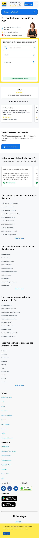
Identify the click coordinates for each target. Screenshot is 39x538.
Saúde (3, 433)
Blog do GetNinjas (6, 465)
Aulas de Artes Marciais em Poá (9, 203)
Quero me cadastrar (11, 147)
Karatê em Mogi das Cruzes (8, 282)
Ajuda (2, 478)
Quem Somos (5, 446)
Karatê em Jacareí (6, 322)
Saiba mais (25, 529)
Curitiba (3, 378)
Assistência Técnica (6, 397)
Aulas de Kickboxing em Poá (9, 231)
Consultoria (4, 411)
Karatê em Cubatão (6, 305)
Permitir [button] (6, 533)
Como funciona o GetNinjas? (13, 35)
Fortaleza (4, 361)
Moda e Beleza (5, 424)
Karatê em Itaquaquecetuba (9, 271)
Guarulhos (4, 382)
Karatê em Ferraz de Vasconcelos (10, 312)
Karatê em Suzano (6, 329)
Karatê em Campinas (7, 258)
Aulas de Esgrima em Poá (8, 217)
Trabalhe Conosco (6, 460)
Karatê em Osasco (6, 285)
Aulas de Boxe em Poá (7, 207)
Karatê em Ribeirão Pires (8, 326)
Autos (3, 406)
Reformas (4, 429)
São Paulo (4, 354)
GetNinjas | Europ (6, 455)
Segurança (4, 469)
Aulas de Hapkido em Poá (8, 221)
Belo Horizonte (5, 371)
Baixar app (28, 4)
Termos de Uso (19, 523)
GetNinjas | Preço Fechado (8, 451)
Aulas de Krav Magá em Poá (8, 234)
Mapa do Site (5, 474)
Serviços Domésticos (7, 438)
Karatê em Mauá (5, 278)
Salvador (3, 364)
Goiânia (3, 368)
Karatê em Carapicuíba (7, 261)
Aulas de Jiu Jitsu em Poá (8, 224)
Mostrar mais (19, 238)
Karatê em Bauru (5, 254)
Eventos (3, 420)
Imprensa (18, 521)
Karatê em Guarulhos (7, 268)
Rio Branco (4, 351)
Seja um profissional (11, 12)
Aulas (2, 402)
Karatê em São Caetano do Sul (9, 333)
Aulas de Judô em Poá (7, 227)
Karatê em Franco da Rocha (8, 319)
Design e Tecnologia (6, 415)
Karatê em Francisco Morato (9, 315)
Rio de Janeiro (5, 358)
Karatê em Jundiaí (6, 275)
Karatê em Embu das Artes (8, 308)
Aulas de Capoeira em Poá (8, 210)
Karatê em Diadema (6, 265)
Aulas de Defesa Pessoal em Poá (10, 214)
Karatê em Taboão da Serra (8, 336)
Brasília (3, 375)
